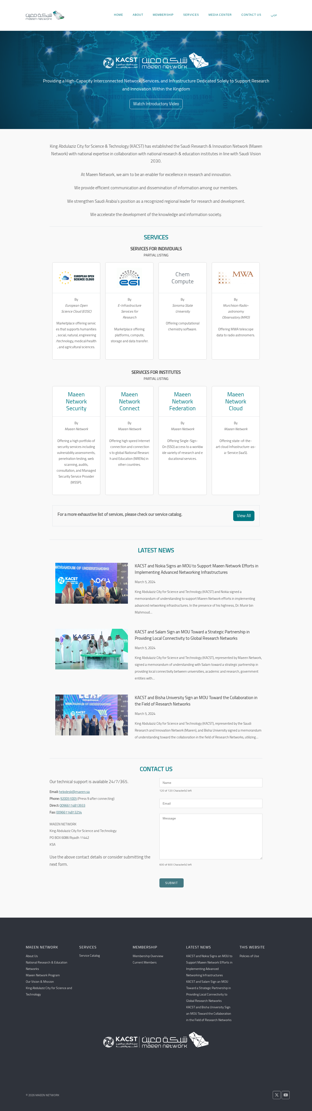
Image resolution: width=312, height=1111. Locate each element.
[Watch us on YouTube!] (286, 1095)
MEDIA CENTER (220, 14)
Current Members (145, 962)
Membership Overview (148, 956)
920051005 (68, 798)
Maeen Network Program (43, 975)
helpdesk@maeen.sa (74, 791)
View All (244, 516)
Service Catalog (89, 955)
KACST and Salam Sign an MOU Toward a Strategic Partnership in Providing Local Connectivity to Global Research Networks (192, 635)
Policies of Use (249, 956)
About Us (32, 956)
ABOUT (138, 14)
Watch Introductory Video (156, 104)
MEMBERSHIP (163, 14)
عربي (274, 14)
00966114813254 (69, 812)
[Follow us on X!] (277, 1095)
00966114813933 (72, 805)
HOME (118, 14)
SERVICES (191, 14)
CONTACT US (251, 14)
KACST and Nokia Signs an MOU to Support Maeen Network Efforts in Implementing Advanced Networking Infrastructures (196, 569)
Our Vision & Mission (40, 982)
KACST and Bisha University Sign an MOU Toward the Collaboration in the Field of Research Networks (196, 701)
